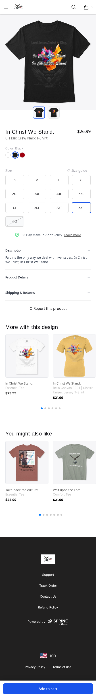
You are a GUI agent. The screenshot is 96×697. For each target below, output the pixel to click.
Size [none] (8, 170)
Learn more (72, 235)
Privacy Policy (35, 667)
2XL (14, 194)
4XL (59, 194)
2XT (59, 207)
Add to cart (48, 688)
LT (14, 207)
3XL (37, 194)
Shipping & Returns (20, 292)
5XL (81, 194)
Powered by (36, 621)
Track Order (48, 585)
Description (14, 250)
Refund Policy (48, 607)
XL (81, 180)
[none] (76, 170)
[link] (27, 355)
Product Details (16, 277)
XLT (37, 207)
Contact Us (48, 596)
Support (48, 574)
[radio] (14, 180)
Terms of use (61, 667)
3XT (81, 207)
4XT (14, 221)
